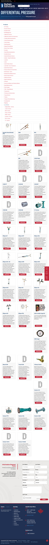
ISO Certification (34, 542)
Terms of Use (19, 542)
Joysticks (6, 59)
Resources (26, 8)
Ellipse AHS (37, 261)
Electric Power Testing (8, 48)
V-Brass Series (37, 364)
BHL (35, 132)
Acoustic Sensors (7, 28)
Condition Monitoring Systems (10, 38)
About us (46, 8)
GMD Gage (36, 339)
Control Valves (7, 42)
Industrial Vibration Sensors (9, 56)
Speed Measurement (8, 85)
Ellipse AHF (21, 236)
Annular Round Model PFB (8, 133)
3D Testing (6, 26)
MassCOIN (5, 364)
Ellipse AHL (37, 236)
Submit (44, 499)
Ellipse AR (20, 287)
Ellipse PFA (21, 313)
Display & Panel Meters (8, 46)
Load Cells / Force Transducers (10, 65)
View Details (7, 146)
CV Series (36, 210)
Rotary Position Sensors (8, 75)
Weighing (6, 102)
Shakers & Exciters (7, 77)
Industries (35, 8)
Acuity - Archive (8, 112)
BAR (19, 132)
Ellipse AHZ (5, 287)
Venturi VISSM (22, 441)
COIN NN (5, 210)
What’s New (35, 4)
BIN (19, 158)
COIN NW (20, 210)
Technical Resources (18, 520)
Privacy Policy (26, 542)
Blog (38, 4)
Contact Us (25, 4)
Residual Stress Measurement (10, 73)
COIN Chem (37, 158)
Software (6, 81)
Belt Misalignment (7, 32)
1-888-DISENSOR (20, 4)
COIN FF (5, 184)
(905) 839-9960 (30, 515)
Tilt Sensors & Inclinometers (9, 93)
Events (15, 523)
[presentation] (32, 498)
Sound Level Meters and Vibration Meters (12, 83)
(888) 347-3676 (30, 525)
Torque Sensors (7, 95)
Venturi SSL (21, 416)
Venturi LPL (37, 390)
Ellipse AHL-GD (6, 261)
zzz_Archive (11, 16)
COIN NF (36, 184)
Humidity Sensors (7, 54)
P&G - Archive (7, 118)
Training (5, 97)
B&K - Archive (7, 110)
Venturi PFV (6, 416)
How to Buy (31, 8)
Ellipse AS (36, 287)
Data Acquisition (7, 44)
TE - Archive (7, 120)
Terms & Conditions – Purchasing (8, 542)
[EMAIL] (47, 268)
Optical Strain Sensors (8, 67)
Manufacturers (41, 8)
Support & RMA (30, 4)
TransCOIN (21, 364)
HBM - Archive (7, 114)
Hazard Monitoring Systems (9, 52)
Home (2, 16)
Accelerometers (7, 30)
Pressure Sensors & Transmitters (10, 69)
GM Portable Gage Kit (39, 313)
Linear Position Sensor (8, 63)
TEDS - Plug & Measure (8, 89)
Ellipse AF (5, 236)
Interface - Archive (8, 116)
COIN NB (20, 184)
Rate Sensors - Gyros (8, 71)
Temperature (6, 91)
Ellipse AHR (21, 261)
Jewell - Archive (8, 108)
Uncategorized (7, 100)
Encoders (6, 50)
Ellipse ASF (5, 313)
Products (21, 8)
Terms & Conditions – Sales (24, 540)
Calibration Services (8, 34)
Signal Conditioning (7, 79)
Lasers (5, 61)
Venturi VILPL (6, 441)
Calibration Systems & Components (11, 36)
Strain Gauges (7, 87)
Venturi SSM (37, 416)
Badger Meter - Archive (20, 16)
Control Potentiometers (8, 40)
